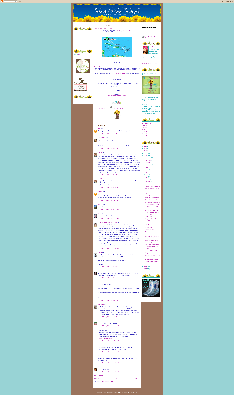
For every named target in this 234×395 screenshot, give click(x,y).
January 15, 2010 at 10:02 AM (108, 209)
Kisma (99, 366)
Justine (100, 252)
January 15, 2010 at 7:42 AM (108, 133)
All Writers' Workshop (147, 123)
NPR (143, 129)
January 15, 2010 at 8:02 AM (108, 148)
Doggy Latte (148, 253)
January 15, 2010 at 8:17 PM (108, 300)
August (148, 167)
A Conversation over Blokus (152, 186)
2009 (145, 266)
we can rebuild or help (119, 73)
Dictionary (144, 127)
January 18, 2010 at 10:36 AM (108, 371)
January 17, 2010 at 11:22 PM (108, 340)
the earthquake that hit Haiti (124, 30)
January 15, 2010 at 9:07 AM (108, 200)
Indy (99, 271)
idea (111, 108)
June (147, 172)
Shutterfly (144, 131)
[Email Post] (110, 106)
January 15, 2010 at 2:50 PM (108, 267)
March (147, 179)
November (148, 160)
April (147, 177)
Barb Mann (101, 304)
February (148, 181)
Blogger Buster (81, 54)
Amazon (144, 125)
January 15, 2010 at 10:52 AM (108, 248)
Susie (99, 213)
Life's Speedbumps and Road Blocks (107, 222)
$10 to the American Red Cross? (117, 95)
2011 (145, 153)
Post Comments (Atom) (107, 381)
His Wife (100, 152)
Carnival (110, 66)
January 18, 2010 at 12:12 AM (108, 351)
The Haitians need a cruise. (104, 28)
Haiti (107, 108)
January (148, 184)
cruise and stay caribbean (105, 338)
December (148, 157)
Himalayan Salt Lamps (151, 250)
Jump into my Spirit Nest (151, 199)
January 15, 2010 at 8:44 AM (108, 174)
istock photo (145, 136)
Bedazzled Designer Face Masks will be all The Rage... (152, 246)
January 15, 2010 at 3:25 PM (108, 277)
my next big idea (118, 108)
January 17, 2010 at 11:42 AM (108, 326)
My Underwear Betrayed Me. (152, 188)
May (147, 174)
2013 (145, 148)
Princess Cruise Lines (100, 66)
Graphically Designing (123, 392)
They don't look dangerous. (152, 197)
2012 (145, 151)
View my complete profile (150, 63)
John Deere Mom (102, 321)
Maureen (100, 204)
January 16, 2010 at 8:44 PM (108, 317)
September (149, 165)
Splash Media (145, 134)
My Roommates (149, 191)
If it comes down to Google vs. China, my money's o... (152, 206)
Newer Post (97, 378)
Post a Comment (98, 375)
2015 (145, 146)
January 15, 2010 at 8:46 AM (108, 187)
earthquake (102, 108)
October (148, 162)
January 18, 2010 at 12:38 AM (108, 362)
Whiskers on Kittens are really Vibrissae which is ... (152, 261)
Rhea (152, 46)
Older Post (137, 378)
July (147, 169)
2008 (145, 269)
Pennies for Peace (150, 229)
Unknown (100, 191)
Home (117, 378)
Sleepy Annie (148, 227)
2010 (145, 155)
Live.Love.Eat (101, 137)
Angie (99, 128)
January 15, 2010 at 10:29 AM (108, 218)
